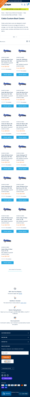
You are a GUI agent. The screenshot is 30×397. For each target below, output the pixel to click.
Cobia (20, 15)
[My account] (24, 4)
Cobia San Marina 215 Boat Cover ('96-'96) (6, 124)
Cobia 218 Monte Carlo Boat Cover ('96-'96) (7, 155)
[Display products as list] (29, 41)
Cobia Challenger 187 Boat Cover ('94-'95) (6, 187)
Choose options (8, 74)
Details (20, 293)
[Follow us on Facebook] (2, 375)
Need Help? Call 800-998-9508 (15, 1)
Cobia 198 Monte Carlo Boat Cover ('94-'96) (7, 60)
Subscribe (6, 357)
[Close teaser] (8, 2)
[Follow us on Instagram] (5, 375)
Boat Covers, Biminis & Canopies (14, 13)
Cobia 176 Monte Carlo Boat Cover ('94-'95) (7, 218)
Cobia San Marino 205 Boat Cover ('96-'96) (22, 124)
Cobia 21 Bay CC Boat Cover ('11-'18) (21, 218)
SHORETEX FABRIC (5, 57)
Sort (14, 37)
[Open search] (22, 4)
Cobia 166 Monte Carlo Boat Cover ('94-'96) (22, 93)
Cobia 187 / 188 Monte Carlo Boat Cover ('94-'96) (22, 61)
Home (2, 13)
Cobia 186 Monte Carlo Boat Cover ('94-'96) (7, 93)
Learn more (23, 302)
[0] (27, 4)
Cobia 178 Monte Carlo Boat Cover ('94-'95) (22, 187)
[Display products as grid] (27, 41)
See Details (24, 9)
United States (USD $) (6, 368)
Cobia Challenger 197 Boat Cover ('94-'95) (21, 155)
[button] (4, 4)
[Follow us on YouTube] (8, 375)
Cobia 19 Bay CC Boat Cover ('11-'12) (6, 250)
